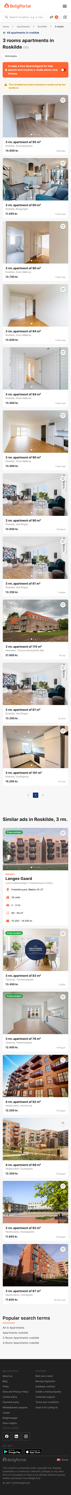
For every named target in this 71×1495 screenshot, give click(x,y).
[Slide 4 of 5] (37, 134)
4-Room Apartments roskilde (21, 1342)
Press (6, 1386)
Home (6, 26)
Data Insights (10, 1423)
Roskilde (42, 26)
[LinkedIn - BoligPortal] (16, 1436)
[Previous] (28, 795)
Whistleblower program (15, 1407)
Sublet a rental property (48, 1391)
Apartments (23, 26)
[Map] (65, 17)
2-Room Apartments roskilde (21, 1337)
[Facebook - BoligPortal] (7, 1436)
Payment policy (11, 1402)
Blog (5, 1381)
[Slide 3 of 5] (35, 134)
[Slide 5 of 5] (39, 134)
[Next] (43, 795)
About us (7, 1376)
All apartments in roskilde (23, 32)
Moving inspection (45, 1381)
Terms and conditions (47, 1402)
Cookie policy (10, 1396)
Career (6, 1412)
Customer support (45, 1396)
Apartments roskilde (15, 1332)
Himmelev (11, 56)
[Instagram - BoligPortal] (26, 1436)
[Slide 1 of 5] (32, 134)
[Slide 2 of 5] (34, 134)
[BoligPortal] (17, 6)
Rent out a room (44, 1376)
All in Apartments (13, 1327)
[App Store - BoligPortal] (33, 1452)
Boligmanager (10, 1417)
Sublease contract (45, 1386)
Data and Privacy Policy (15, 1391)
